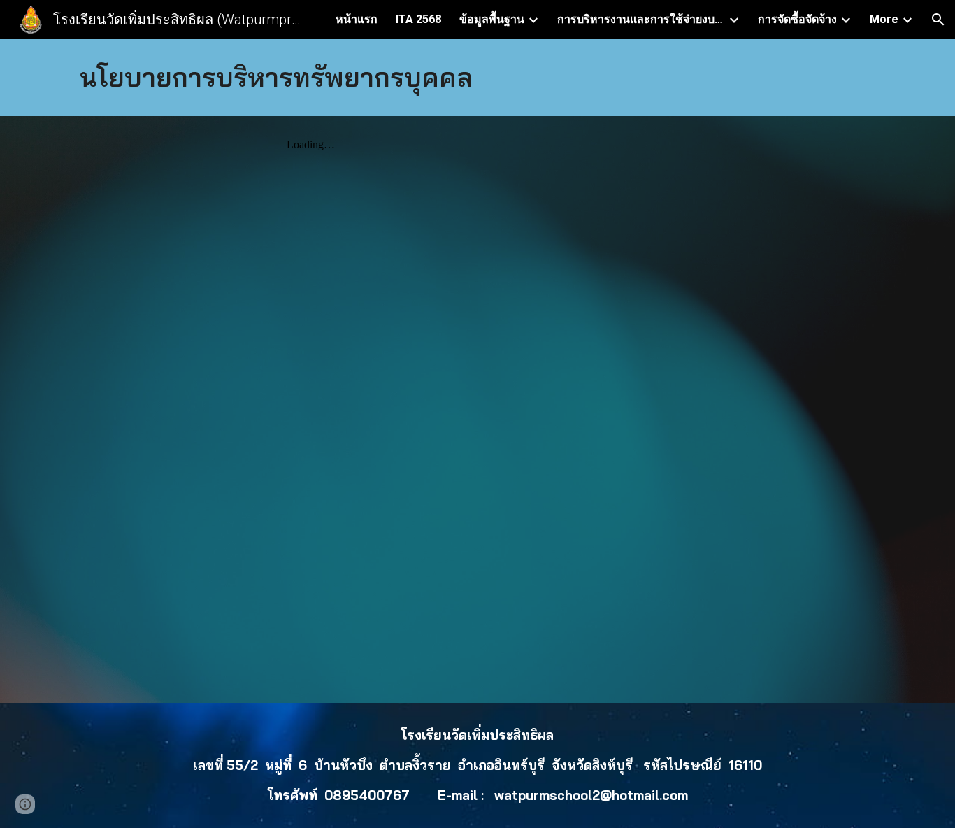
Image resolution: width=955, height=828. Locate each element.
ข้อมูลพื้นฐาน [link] (491, 19)
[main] (477, 77)
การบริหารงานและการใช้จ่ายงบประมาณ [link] (641, 19)
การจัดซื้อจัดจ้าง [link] (797, 19)
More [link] (884, 19)
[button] (938, 19)
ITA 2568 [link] (418, 19)
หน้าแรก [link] (357, 19)
